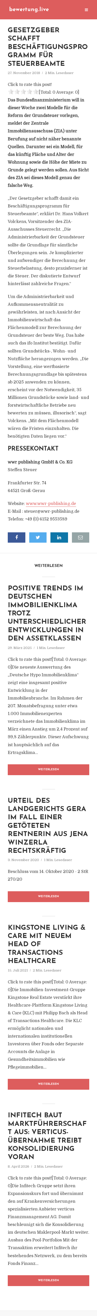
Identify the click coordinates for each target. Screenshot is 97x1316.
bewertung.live (29, 9)
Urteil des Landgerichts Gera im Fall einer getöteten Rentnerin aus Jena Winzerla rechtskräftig (48, 826)
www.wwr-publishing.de (51, 503)
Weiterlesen (48, 769)
